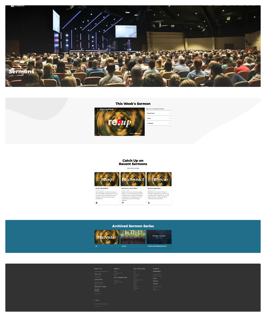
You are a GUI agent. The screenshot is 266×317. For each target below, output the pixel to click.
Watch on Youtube (157, 275)
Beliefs (115, 271)
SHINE (155, 284)
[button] (106, 239)
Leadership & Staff (118, 273)
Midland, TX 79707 (98, 284)
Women (135, 276)
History (115, 274)
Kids (134, 271)
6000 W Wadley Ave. (99, 282)
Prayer (135, 283)
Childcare (136, 286)
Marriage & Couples (138, 279)
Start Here (116, 280)
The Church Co (97, 306)
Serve (115, 283)
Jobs (154, 288)
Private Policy (97, 293)
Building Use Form (157, 286)
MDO (135, 289)
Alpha (135, 284)
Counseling (136, 288)
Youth (135, 273)
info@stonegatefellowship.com (101, 271)
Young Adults (137, 274)
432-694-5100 (97, 277)
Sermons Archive (157, 274)
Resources (155, 289)
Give (155, 278)
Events (156, 269)
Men (135, 278)
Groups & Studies (118, 282)
